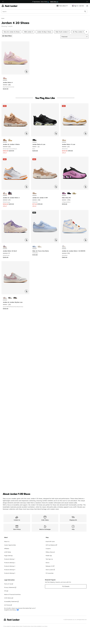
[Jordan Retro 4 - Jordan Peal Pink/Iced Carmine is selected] (5, 78)
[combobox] (44, 11)
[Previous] (3, 1)
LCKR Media (7, 552)
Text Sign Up (49, 559)
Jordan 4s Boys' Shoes (44, 32)
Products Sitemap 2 (9, 562)
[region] (45, 2)
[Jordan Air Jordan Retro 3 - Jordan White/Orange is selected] (5, 193)
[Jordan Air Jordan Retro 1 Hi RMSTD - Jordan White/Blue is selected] (64, 246)
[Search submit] (85, 11)
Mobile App (49, 555)
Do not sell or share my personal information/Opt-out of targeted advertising (19, 608)
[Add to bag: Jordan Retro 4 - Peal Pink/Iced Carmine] (26, 71)
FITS (5, 591)
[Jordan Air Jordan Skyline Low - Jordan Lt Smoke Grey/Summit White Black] (10, 298)
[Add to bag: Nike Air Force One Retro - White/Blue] (56, 240)
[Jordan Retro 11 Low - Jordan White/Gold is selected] (64, 140)
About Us (6, 541)
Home (2, 18)
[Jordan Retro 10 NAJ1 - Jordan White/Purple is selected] (5, 246)
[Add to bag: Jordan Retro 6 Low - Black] (56, 133)
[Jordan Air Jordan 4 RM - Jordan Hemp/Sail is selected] (34, 193)
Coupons (48, 548)
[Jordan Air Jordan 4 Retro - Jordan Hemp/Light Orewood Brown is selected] (5, 140)
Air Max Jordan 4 (78, 32)
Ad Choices (7, 605)
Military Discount (50, 552)
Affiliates (6, 548)
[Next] (87, 1)
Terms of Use (8, 584)
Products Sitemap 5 (9, 573)
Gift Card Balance (51, 545)
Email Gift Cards (50, 541)
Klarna (47, 562)
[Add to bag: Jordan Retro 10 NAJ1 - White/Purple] (26, 240)
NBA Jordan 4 (28, 32)
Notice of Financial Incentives (12, 594)
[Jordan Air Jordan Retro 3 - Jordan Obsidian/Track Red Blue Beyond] (10, 193)
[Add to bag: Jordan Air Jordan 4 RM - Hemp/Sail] (56, 186)
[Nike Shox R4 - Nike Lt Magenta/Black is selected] (64, 193)
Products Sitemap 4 (9, 569)
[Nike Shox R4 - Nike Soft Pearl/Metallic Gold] (74, 193)
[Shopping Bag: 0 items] (87, 6)
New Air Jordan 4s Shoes (12, 32)
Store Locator (49, 569)
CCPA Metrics (8, 598)
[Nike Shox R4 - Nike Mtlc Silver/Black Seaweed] (69, 193)
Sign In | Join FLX (79, 6)
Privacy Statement (9, 587)
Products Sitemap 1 (9, 559)
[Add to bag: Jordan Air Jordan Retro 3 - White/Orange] (26, 186)
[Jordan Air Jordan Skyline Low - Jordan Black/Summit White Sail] (15, 298)
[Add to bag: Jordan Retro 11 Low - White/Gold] (85, 133)
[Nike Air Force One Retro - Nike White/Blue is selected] (34, 246)
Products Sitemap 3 (9, 566)
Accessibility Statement (10, 601)
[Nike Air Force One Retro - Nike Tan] (40, 246)
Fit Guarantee (49, 573)
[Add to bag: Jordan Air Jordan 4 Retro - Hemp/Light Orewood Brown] (26, 133)
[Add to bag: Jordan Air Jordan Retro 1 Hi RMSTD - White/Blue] (85, 240)
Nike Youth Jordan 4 (62, 32)
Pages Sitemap (8, 555)
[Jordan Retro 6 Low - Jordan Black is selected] (34, 140)
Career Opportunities (10, 545)
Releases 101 (49, 566)
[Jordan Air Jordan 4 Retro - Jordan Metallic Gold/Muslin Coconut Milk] (10, 140)
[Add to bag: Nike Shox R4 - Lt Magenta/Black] (85, 186)
